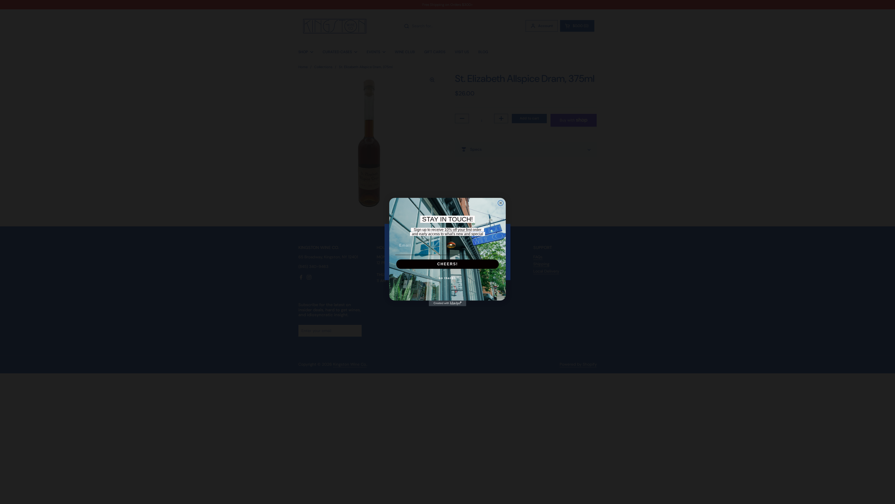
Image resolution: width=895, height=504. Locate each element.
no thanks (447, 278)
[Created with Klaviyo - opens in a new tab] (447, 303)
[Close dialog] (500, 203)
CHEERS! (447, 264)
